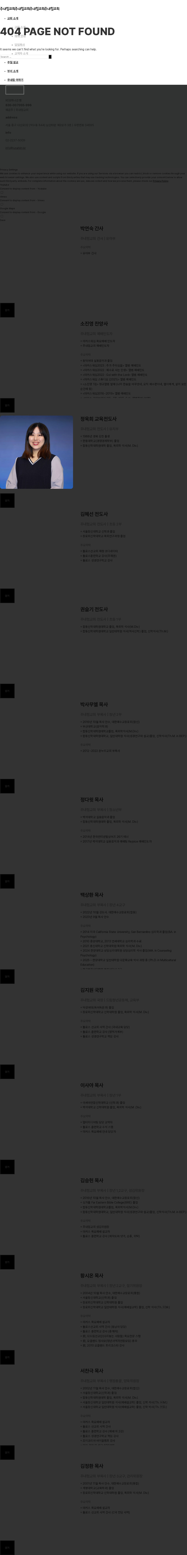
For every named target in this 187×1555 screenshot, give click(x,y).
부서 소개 (12, 71)
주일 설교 (12, 62)
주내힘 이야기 (15, 80)
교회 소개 (12, 18)
